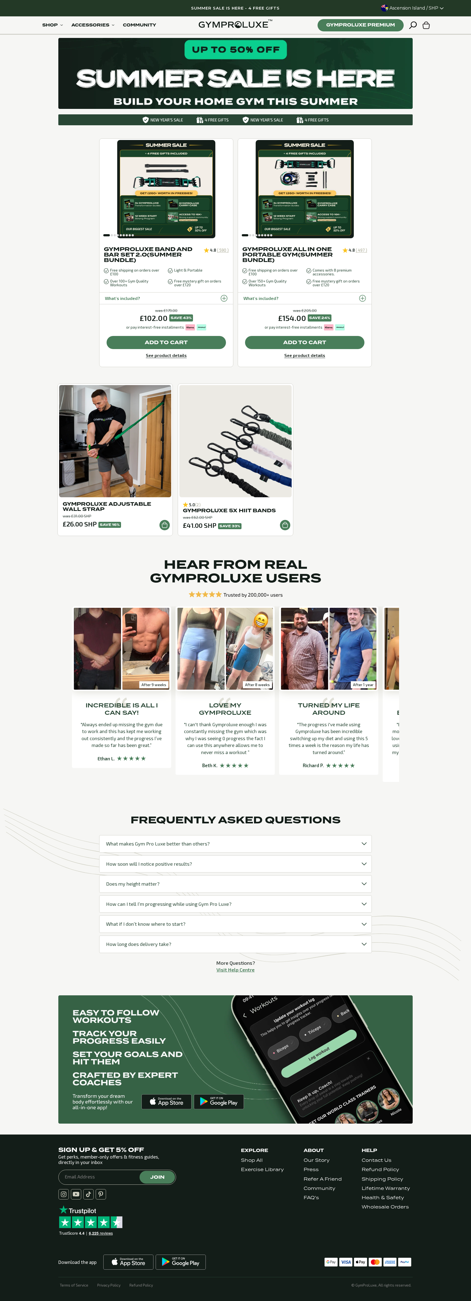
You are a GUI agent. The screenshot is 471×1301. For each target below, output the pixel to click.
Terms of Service (74, 1285)
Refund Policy (380, 1169)
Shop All (252, 1160)
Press (311, 1169)
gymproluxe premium (360, 25)
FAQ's (311, 1197)
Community (319, 1188)
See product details (166, 355)
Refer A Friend (323, 1179)
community (139, 25)
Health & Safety (383, 1197)
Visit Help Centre (235, 970)
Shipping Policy (382, 1179)
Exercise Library (262, 1169)
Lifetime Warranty (386, 1188)
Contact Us (376, 1160)
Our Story (317, 1160)
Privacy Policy (108, 1285)
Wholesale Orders (385, 1207)
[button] (106, 235)
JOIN (157, 1177)
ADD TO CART (166, 342)
